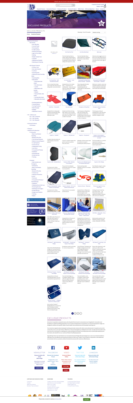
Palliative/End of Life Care (38, 185)
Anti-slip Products (36, 69)
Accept (87, 399)
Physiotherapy (35, 153)
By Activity (32, 42)
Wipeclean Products (37, 111)
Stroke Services (35, 155)
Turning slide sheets (39, 97)
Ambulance (35, 165)
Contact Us (102, 9)
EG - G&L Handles (34, 118)
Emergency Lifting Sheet (84, 107)
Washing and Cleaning (37, 62)
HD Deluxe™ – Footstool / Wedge (84, 243)
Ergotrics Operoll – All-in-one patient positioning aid (69, 186)
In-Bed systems (36, 49)
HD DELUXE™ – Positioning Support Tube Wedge (69, 243)
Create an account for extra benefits (66, 1)
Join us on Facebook (51, 385)
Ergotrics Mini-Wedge (99, 162)
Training (34, 157)
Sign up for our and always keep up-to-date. (32, 211)
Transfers (34, 58)
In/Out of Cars (35, 144)
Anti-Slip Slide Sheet (84, 52)
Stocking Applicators (37, 102)
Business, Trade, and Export (33, 385)
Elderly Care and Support (38, 141)
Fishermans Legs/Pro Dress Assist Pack (99, 186)
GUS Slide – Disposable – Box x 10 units (99, 213)
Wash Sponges (35, 107)
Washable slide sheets (39, 99)
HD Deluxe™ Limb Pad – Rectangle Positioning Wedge (99, 272)
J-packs (36, 86)
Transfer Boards (36, 104)
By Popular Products (35, 65)
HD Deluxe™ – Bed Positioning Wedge (54, 243)
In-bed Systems (36, 142)
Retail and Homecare (33, 40)
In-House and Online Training (74, 381)
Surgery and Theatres (37, 192)
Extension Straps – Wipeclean (84, 186)
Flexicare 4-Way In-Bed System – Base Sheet (54, 213)
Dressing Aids (35, 48)
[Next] (81, 313)
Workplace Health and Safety (74, 383)
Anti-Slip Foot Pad (69, 52)
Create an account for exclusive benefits (55, 381)
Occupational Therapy (37, 150)
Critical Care (35, 172)
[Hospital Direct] (32, 7)
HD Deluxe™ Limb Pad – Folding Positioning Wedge (84, 272)
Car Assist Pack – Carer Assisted (69, 81)
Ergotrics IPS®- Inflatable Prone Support (69, 162)
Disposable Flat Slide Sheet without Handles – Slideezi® (84, 81)
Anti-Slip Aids (35, 44)
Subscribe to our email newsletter (54, 383)
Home (28, 34)
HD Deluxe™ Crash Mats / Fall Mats (99, 243)
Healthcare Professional (33, 130)
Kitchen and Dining (36, 51)
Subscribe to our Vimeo (52, 390)
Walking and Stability (37, 60)
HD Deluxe (32, 125)
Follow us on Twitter (51, 384)
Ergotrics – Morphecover (69, 135)
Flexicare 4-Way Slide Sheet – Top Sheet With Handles (69, 213)
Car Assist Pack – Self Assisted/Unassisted (54, 81)
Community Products (51, 9)
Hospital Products (41, 9)
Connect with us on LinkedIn (53, 387)
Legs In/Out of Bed (36, 53)
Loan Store (34, 148)
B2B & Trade (81, 9)
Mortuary (34, 178)
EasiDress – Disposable (54, 107)
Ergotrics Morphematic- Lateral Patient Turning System (54, 186)
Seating (34, 55)
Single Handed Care (72, 384)
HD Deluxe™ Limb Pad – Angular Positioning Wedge (69, 272)
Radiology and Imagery (37, 188)
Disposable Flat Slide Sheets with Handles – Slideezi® (99, 81)
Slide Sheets (35, 79)
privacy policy (58, 399)
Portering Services (36, 186)
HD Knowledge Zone (89, 9)
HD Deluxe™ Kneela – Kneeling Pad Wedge (54, 272)
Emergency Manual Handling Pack (99, 107)
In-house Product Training (73, 385)
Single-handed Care (37, 56)
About (97, 9)
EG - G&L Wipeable (34, 120)
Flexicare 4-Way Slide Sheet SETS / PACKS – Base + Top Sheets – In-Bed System (84, 214)
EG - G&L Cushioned (35, 116)
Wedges (34, 109)
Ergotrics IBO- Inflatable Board (54, 162)
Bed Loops (99, 52)
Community (33, 132)
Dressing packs (35, 72)
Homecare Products (61, 9)
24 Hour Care (35, 67)
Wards (33, 195)
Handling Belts (35, 78)
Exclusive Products (72, 9)
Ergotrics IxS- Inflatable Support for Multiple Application (84, 162)
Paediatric (34, 151)
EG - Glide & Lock (32, 114)
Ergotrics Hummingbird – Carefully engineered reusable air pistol (99, 136)
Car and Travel (35, 46)
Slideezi (36, 92)
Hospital (32, 160)
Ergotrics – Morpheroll (84, 135)
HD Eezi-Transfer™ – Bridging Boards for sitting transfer (54, 301)
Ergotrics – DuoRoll (54, 135)
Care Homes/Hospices (37, 139)
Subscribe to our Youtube (52, 388)
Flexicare (30, 128)
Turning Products (36, 106)
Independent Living (36, 146)
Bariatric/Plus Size (36, 137)
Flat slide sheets (38, 85)
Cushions (34, 70)
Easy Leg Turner (69, 107)
